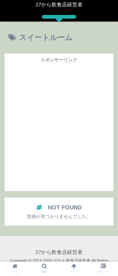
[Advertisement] (59, 123)
